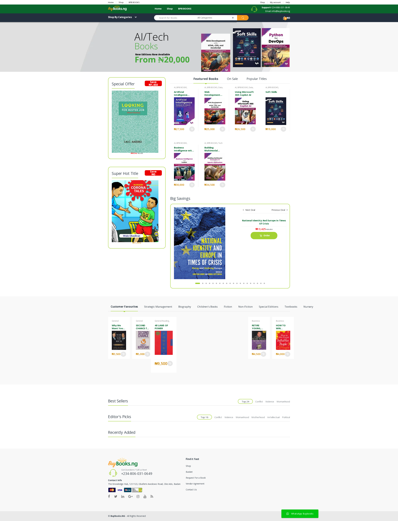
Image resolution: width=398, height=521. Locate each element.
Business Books (256, 322)
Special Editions (268, 306)
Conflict (259, 401)
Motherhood (258, 417)
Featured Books (205, 79)
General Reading (115, 322)
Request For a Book (196, 477)
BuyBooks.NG (118, 515)
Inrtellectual (273, 417)
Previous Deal (278, 209)
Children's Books (207, 306)
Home (110, 2)
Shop (121, 2)
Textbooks (291, 306)
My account (275, 2)
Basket (189, 471)
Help (288, 2)
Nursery (308, 306)
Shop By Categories (120, 17)
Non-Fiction (245, 306)
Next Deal (250, 209)
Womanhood (283, 401)
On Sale (232, 79)
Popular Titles (257, 79)
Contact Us (191, 489)
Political (286, 417)
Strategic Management (158, 306)
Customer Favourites (124, 306)
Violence (269, 401)
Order (192, 129)
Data (220, 87)
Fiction (228, 306)
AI (175, 87)
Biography (184, 306)
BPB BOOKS (134, 2)
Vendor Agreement (195, 483)
